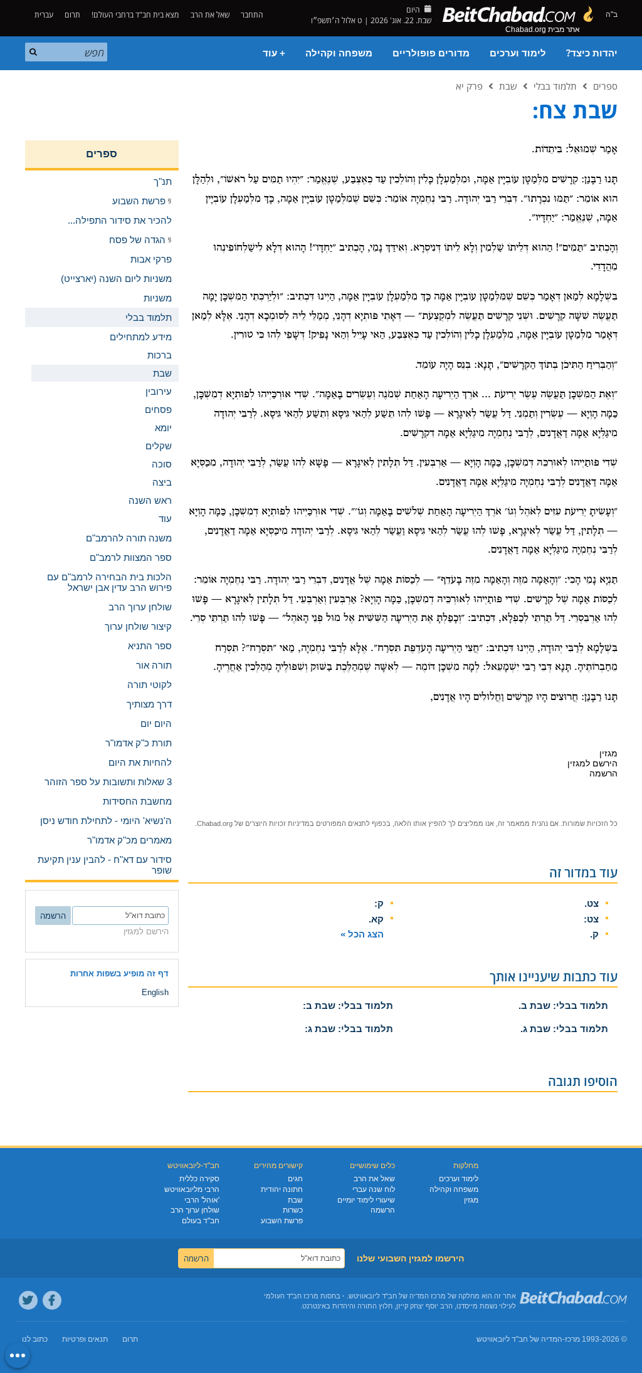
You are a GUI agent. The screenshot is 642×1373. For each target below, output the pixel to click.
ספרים (605, 86)
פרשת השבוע (282, 1220)
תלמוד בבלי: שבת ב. (563, 1005)
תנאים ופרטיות (85, 1339)
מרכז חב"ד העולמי (291, 1296)
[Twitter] (28, 1300)
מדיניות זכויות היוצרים (277, 823)
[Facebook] (52, 1300)
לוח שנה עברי (373, 1189)
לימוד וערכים (518, 53)
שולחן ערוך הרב (195, 1210)
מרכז (572, 1339)
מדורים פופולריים (431, 53)
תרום (72, 14)
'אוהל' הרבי (201, 1200)
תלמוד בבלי (555, 86)
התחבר (253, 14)
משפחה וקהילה (338, 53)
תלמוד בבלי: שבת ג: (349, 1028)
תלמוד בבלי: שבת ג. (564, 1028)
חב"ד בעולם (200, 1220)
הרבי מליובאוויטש (191, 1189)
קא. (376, 919)
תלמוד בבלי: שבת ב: (348, 1005)
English (155, 992)
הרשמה (383, 1210)
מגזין (471, 1200)
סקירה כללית (199, 1178)
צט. (591, 903)
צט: (591, 919)
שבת (508, 86)
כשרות (293, 1210)
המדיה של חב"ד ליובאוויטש (519, 1339)
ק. (594, 934)
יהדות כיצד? (592, 53)
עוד (165, 518)
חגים (295, 1178)
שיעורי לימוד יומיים (366, 1200)
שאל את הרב (210, 14)
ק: (379, 903)
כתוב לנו (35, 1339)
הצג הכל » (362, 934)
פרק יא (469, 86)
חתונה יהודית (282, 1189)
